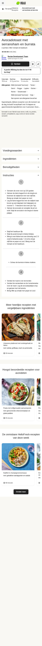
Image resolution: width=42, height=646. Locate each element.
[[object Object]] (33, 64)
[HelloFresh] (21, 3)
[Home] (3, 9)
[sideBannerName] (21, 132)
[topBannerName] (21, 15)
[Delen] (38, 64)
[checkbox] (2, 52)
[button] (21, 158)
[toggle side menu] (3, 3)
